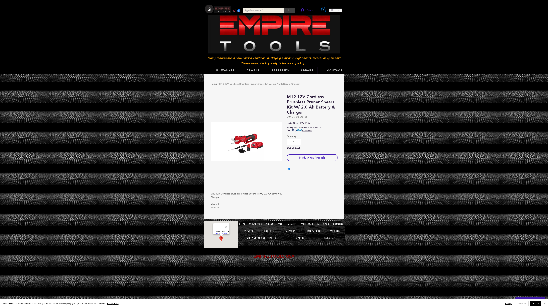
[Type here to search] (289, 10)
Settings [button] (508, 303)
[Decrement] (289, 142)
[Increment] (298, 142)
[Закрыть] (544, 303)
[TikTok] (234, 11)
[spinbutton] (293, 142)
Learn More (307, 130)
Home (213, 84)
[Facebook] (239, 11)
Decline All (521, 303)
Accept (536, 303)
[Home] (209, 9)
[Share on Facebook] (288, 169)
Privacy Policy (113, 303)
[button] (323, 9)
